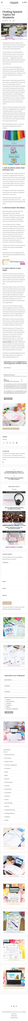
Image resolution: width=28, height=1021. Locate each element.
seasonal (7, 806)
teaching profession (10, 813)
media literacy (8, 789)
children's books (9, 761)
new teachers (8, 792)
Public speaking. (10, 701)
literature (7, 785)
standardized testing (10, 810)
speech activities (15, 428)
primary (7, 799)
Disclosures (14, 1015)
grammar (7, 778)
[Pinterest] (13, 1006)
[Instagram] (16, 1006)
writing (6, 820)
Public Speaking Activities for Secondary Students (14, 528)
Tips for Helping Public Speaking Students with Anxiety (14, 508)
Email (4, 588)
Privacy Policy (14, 1017)
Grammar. (8, 699)
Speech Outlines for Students (14, 547)
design (6, 772)
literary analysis (8, 782)
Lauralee (6, 20)
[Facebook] (11, 1006)
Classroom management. (12, 708)
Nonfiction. (9, 705)
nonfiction (7, 796)
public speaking (7, 8)
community (7, 768)
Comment (5, 562)
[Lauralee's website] (3, 462)
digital (6, 775)
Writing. (8, 707)
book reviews (8, 758)
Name (4, 581)
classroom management (11, 765)
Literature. (8, 703)
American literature (9, 754)
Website (5, 595)
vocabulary (7, 816)
